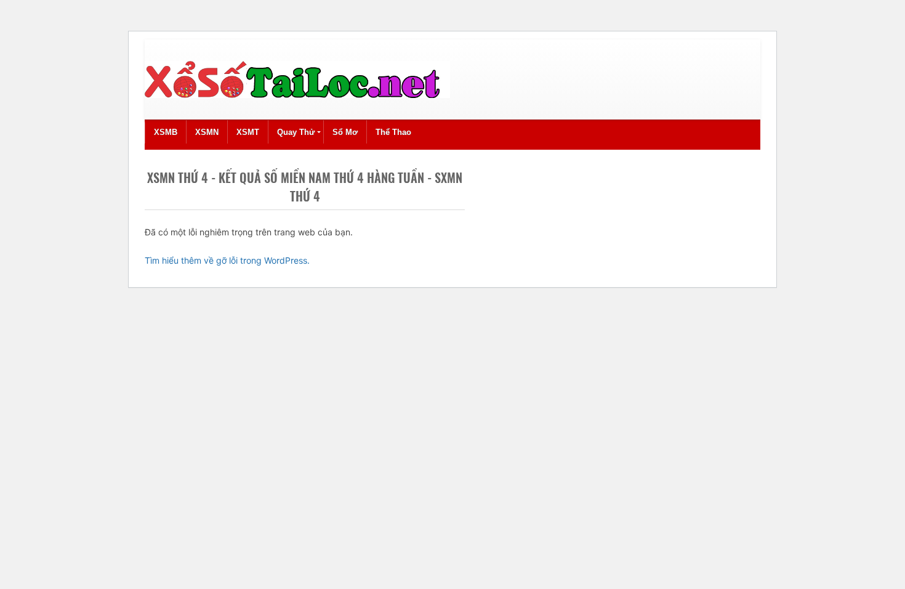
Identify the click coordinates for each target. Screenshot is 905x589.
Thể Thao (393, 132)
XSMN (207, 132)
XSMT (247, 132)
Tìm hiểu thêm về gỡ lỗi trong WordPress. (227, 260)
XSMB (165, 132)
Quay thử (296, 132)
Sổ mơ (345, 132)
